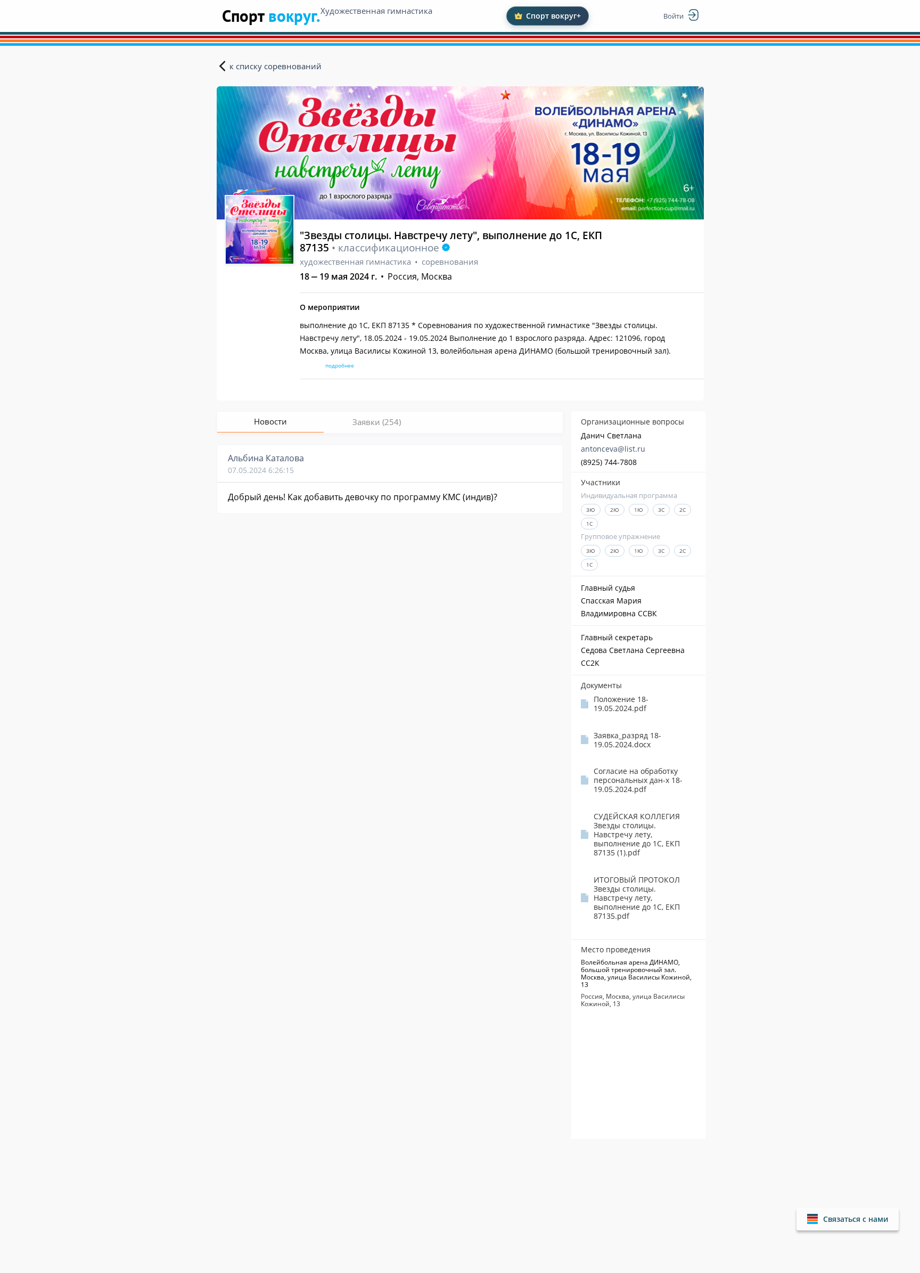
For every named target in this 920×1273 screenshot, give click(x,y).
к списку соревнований (275, 66)
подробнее (339, 365)
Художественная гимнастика (376, 10)
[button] (847, 1218)
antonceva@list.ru (613, 448)
